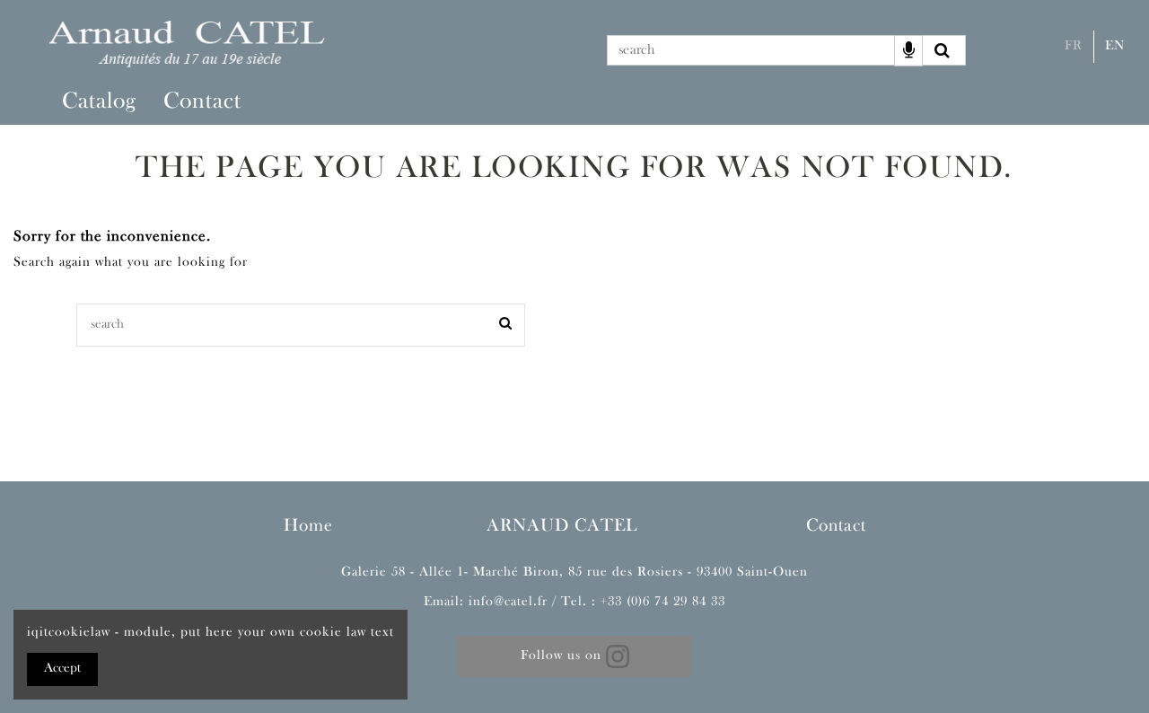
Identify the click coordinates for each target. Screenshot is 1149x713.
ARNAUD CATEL (562, 526)
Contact (836, 526)
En (1115, 46)
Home (308, 526)
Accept (62, 668)
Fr (1074, 46)
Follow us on (563, 656)
